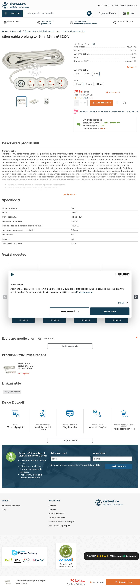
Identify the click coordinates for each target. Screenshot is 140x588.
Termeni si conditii (57, 518)
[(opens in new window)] (83, 97)
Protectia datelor (56, 514)
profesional (46, 24)
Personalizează (68, 311)
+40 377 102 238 (111, 5)
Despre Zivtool (70, 440)
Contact (52, 506)
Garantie (52, 510)
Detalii (121, 302)
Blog (100, 5)
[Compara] (124, 102)
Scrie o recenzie (70, 346)
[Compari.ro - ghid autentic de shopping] (66, 551)
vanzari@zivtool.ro (128, 5)
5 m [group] (96, 73)
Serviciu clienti (47, 21)
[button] (136, 297)
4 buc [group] (78, 84)
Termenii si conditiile (90, 465)
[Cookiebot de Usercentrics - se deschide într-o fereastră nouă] (117, 274)
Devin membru (118, 466)
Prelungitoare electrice (12, 392)
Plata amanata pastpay (59, 526)
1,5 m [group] (86, 73)
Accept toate (110, 311)
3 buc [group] (99, 84)
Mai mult (68, 194)
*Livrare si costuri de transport (62, 522)
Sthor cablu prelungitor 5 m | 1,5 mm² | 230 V (26, 366)
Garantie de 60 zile (81, 21)
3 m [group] (78, 73)
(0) (93, 44)
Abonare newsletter (11, 506)
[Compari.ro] (66, 560)
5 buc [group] (89, 84)
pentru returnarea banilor (85, 24)
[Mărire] (85, 103)
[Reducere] (76, 103)
